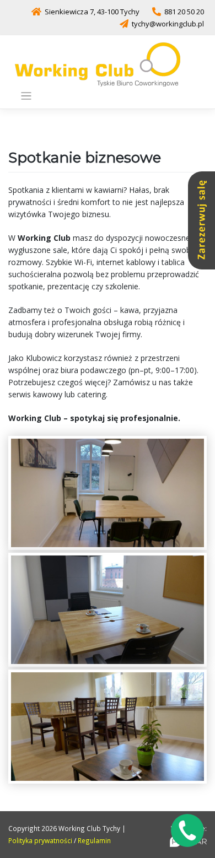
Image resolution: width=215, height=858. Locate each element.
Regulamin (94, 840)
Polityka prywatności (40, 840)
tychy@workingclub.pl (168, 24)
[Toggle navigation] (26, 96)
